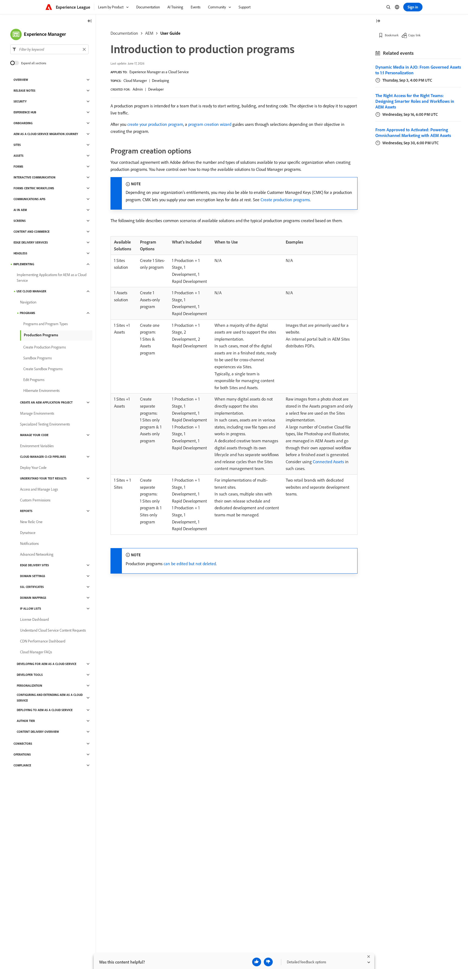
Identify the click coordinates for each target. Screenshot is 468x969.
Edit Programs (33, 379)
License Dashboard (34, 619)
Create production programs (285, 199)
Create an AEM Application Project (46, 402)
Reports (26, 511)
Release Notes (24, 90)
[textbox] (49, 49)
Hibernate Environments (41, 390)
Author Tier (26, 721)
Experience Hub (25, 112)
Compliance (22, 765)
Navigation (28, 302)
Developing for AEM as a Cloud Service (46, 664)
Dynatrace (27, 532)
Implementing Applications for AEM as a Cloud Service (51, 277)
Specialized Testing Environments (45, 424)
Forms (18, 166)
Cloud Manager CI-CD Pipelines (43, 457)
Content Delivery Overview (38, 732)
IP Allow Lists (30, 608)
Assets (19, 156)
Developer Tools (30, 675)
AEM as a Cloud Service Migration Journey (46, 134)
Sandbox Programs (37, 358)
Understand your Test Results (43, 478)
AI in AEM (20, 210)
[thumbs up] (256, 962)
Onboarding (23, 123)
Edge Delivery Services (31, 242)
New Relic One (31, 521)
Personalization (29, 685)
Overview (21, 80)
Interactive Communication (35, 177)
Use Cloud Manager (31, 291)
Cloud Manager (135, 80)
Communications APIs (30, 199)
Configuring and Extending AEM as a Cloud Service (50, 697)
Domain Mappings (33, 598)
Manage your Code (34, 435)
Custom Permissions (35, 500)
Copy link (414, 35)
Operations (22, 754)
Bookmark (392, 35)
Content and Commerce (32, 232)
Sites (17, 145)
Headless (20, 253)
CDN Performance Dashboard (42, 641)
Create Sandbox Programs (43, 368)
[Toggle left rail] (90, 21)
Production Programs (41, 334)
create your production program (155, 124)
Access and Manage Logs (39, 489)
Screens (20, 221)
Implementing (23, 264)
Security (20, 101)
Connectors (23, 744)
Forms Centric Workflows (34, 188)
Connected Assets (328, 461)
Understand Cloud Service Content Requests (53, 630)
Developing (160, 80)
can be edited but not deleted (190, 563)
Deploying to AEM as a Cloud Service (45, 710)
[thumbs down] (268, 962)
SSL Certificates (32, 587)
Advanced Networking (36, 554)
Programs (27, 313)
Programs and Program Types (45, 323)
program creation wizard (209, 124)
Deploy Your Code (33, 467)
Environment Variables (37, 445)
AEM (149, 33)
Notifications (29, 543)
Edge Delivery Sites (34, 565)
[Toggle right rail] (378, 21)
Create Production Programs (44, 347)
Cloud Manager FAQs (36, 652)
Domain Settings (32, 576)
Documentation (124, 33)
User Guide (170, 33)
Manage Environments (37, 413)
